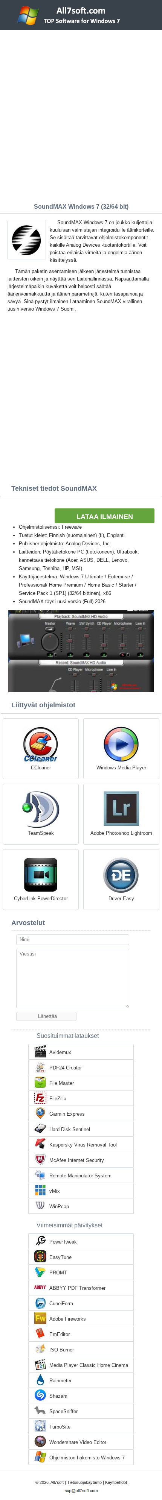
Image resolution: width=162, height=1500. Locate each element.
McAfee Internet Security (76, 1160)
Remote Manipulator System (80, 1175)
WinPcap (59, 1206)
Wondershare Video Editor (77, 1442)
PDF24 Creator (65, 1068)
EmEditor (59, 1334)
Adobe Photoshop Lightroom (121, 833)
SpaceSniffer (63, 1411)
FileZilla (57, 1098)
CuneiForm (61, 1303)
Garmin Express (67, 1114)
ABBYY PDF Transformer (77, 1288)
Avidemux (60, 1052)
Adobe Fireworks (67, 1319)
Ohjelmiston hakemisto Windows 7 (87, 1458)
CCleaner (41, 767)
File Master (61, 1083)
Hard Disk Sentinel (69, 1129)
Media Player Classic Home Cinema (88, 1365)
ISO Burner (61, 1350)
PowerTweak (63, 1242)
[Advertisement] (81, 115)
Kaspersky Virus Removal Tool (83, 1145)
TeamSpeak (41, 833)
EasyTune (60, 1257)
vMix (54, 1191)
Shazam (58, 1396)
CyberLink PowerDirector (41, 898)
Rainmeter (60, 1380)
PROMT (58, 1273)
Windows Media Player (121, 767)
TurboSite (59, 1427)
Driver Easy (121, 898)
